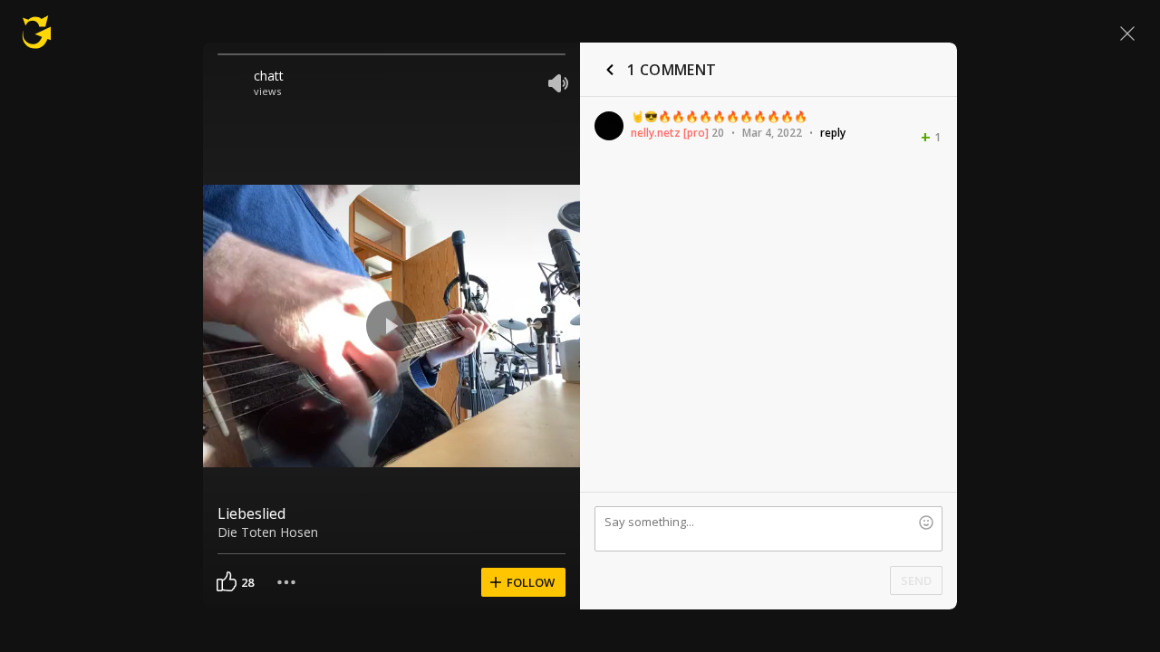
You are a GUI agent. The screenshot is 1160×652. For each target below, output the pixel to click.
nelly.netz (656, 132)
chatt (269, 75)
